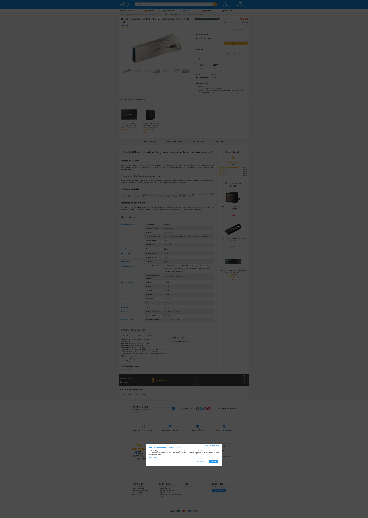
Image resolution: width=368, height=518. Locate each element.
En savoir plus (153, 457)
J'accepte (213, 461)
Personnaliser (200, 461)
